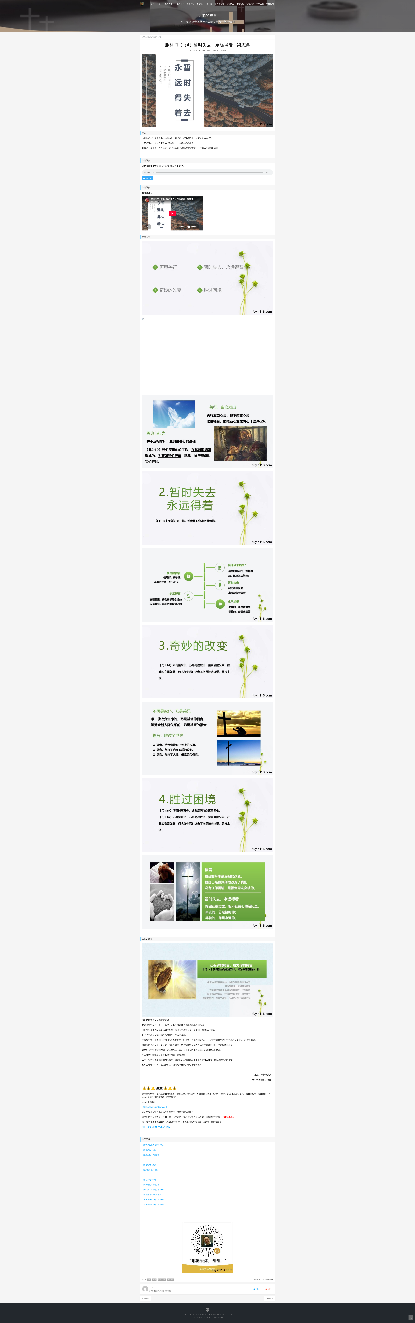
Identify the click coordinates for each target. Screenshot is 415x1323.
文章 (158, 4)
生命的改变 (161, 1279)
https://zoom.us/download (154, 1107)
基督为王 (230, 4)
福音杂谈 (250, 4)
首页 (152, 4)
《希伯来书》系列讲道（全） (153, 1190)
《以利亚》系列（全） (150, 1170)
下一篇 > (269, 1298)
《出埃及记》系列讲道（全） (153, 1199)
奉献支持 (260, 4)
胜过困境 (171, 1279)
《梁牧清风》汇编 (149, 1150)
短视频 (209, 4)
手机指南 (270, 4)
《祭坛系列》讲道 (149, 1180)
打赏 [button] (257, 1289)
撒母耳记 (190, 4)
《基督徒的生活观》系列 (151, 1195)
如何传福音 (219, 4)
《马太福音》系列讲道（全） (153, 1204)
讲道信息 (149, 37)
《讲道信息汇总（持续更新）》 (154, 1145)
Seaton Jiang (218, 1317)
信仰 (149, 1279)
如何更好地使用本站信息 (156, 1126)
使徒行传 (240, 4)
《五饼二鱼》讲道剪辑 (150, 1155)
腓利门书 (156, 37)
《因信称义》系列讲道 (150, 1185)
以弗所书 (180, 4)
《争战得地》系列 (149, 1165)
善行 (154, 1279)
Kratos (200, 1317)
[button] (268, 1289)
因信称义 (200, 4)
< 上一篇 (145, 1298)
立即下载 (148, 178)
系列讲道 (168, 4)
